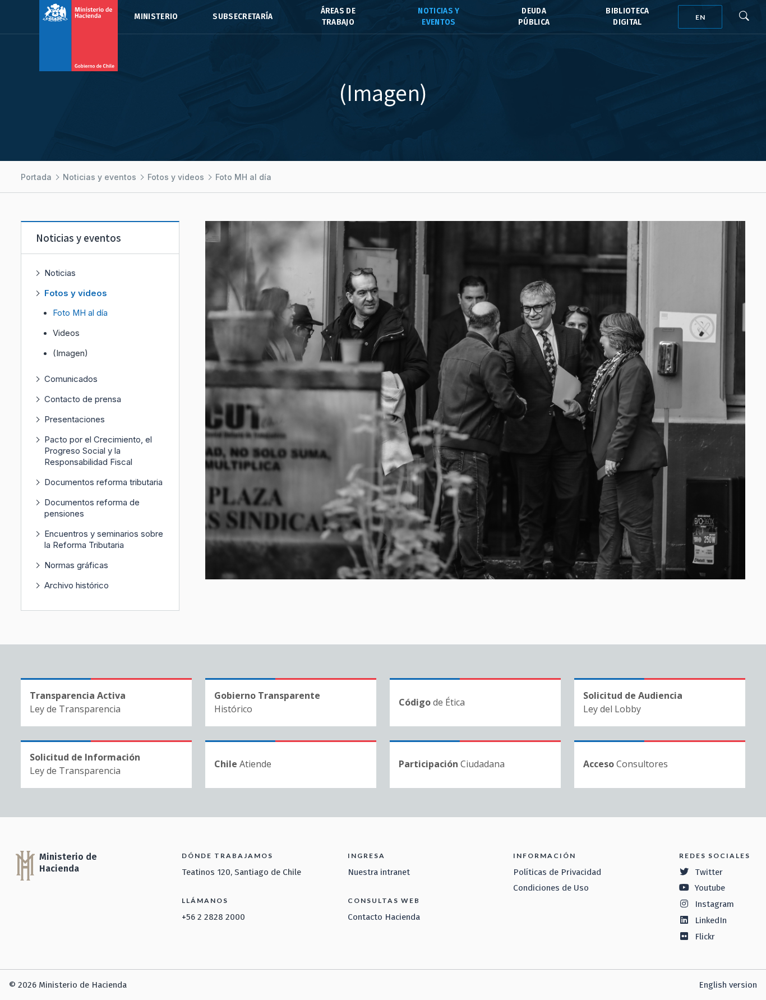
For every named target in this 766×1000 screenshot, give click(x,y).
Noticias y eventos (99, 177)
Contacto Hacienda (384, 917)
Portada (36, 177)
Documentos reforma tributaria (103, 482)
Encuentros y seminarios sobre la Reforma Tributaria (103, 539)
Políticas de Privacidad (557, 872)
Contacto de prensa (82, 399)
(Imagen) (70, 353)
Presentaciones (74, 419)
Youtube (710, 888)
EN (700, 17)
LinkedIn (711, 920)
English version (728, 985)
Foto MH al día (243, 177)
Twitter (709, 872)
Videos (66, 333)
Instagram (714, 904)
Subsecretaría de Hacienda (242, 17)
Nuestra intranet (379, 872)
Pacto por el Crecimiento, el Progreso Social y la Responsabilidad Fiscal (98, 450)
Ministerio (156, 16)
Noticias (60, 273)
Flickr (705, 937)
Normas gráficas (76, 565)
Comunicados (71, 379)
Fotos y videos (175, 177)
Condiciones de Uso (551, 888)
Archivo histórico (76, 585)
